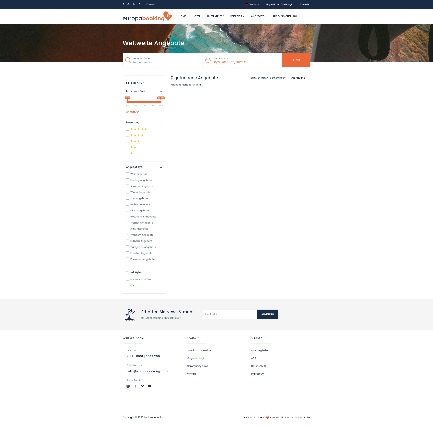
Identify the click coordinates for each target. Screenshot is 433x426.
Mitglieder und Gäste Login (279, 4)
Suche (296, 60)
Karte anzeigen (259, 78)
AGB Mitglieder (259, 350)
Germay (253, 4)
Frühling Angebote (141, 180)
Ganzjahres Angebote (143, 247)
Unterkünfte (215, 16)
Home (182, 16)
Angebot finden (142, 58)
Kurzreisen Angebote (142, 259)
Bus (132, 285)
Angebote (257, 16)
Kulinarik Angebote (141, 241)
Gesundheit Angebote (143, 216)
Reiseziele (236, 16)
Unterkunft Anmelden (199, 350)
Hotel (196, 16)
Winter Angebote (140, 192)
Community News (197, 366)
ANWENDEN (133, 111)
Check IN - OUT (222, 58)
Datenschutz (258, 366)
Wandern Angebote (142, 235)
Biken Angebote (139, 210)
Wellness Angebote (141, 222)
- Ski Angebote (139, 198)
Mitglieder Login (196, 358)
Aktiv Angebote (139, 228)
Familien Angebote (141, 253)
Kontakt (150, 4)
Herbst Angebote (140, 204)
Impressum (258, 373)
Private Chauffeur (141, 279)
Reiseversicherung (285, 16)
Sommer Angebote (141, 186)
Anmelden (305, 4)
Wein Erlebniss (138, 174)
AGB (253, 358)
